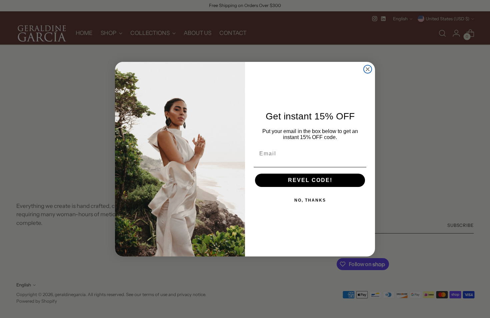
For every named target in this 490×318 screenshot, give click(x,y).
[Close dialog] (368, 69)
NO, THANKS (310, 200)
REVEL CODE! (310, 180)
